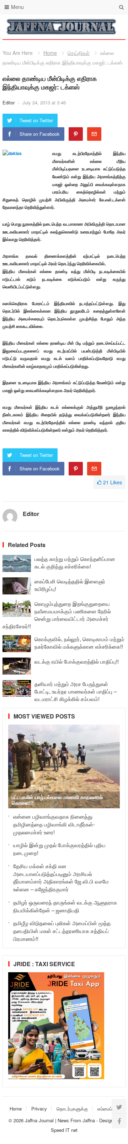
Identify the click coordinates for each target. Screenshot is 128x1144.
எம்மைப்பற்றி (109, 1108)
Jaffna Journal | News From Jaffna (60, 1120)
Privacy (39, 1108)
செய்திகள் (79, 52)
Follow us (91, 26)
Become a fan (115, 26)
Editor (9, 102)
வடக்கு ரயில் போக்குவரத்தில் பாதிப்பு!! (76, 661)
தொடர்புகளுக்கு (72, 1108)
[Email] (94, 134)
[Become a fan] (119, 1121)
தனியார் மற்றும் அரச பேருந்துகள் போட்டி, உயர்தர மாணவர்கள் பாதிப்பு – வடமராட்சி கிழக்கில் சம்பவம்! (75, 691)
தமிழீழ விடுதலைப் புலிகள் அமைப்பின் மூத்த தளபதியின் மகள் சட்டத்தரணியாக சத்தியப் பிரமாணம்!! (62, 930)
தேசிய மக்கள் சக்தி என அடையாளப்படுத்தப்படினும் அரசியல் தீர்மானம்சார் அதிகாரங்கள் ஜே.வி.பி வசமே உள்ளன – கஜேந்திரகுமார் (61, 877)
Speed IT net (64, 1130)
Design (107, 1120)
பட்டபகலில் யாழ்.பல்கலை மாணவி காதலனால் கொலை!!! (57, 800)
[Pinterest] (76, 134)
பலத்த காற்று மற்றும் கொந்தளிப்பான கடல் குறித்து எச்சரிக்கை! (74, 562)
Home (50, 52)
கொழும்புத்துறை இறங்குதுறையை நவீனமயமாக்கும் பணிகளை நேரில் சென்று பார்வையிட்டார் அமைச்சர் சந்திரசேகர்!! (56, 615)
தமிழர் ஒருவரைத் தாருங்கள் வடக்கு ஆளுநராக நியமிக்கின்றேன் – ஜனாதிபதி (65, 906)
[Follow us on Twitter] (119, 1106)
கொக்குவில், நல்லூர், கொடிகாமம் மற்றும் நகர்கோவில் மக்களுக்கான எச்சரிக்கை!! (79, 642)
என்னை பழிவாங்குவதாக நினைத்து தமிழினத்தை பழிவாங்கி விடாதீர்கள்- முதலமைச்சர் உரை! (54, 824)
